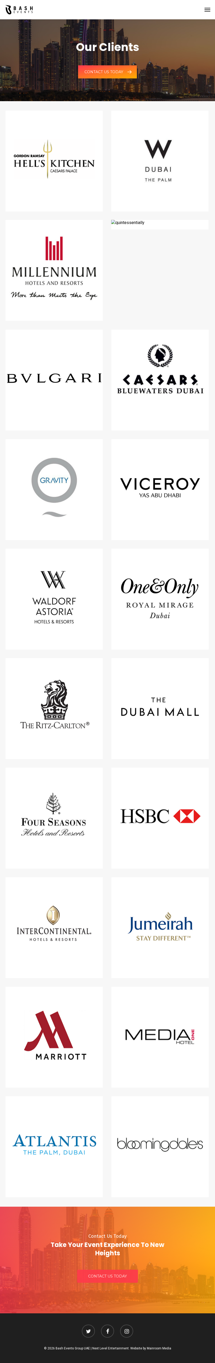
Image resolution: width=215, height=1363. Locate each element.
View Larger (55, 155)
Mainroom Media (159, 1348)
